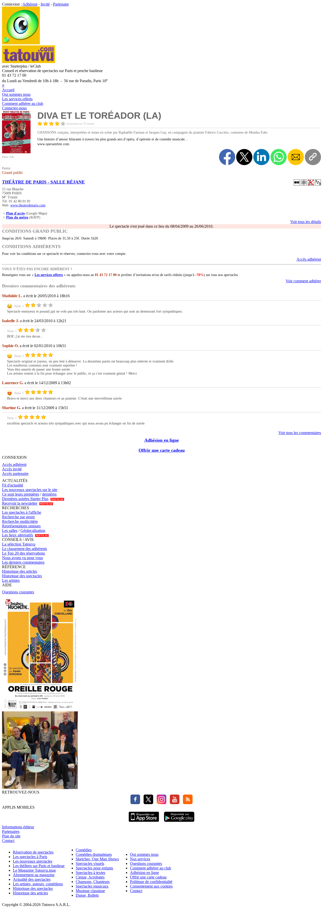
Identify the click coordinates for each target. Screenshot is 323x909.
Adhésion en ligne (161, 440)
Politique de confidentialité (151, 882)
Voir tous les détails (305, 222)
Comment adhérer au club (22, 103)
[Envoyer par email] (296, 157)
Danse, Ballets (87, 895)
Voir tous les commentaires (299, 433)
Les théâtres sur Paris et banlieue (39, 866)
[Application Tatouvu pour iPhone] (144, 822)
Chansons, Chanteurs (93, 882)
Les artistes (11, 580)
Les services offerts (17, 99)
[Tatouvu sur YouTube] (173, 803)
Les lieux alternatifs (17, 535)
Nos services (140, 859)
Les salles (9, 530)
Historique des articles (19, 571)
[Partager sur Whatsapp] (279, 157)
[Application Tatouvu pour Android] (179, 822)
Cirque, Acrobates (90, 877)
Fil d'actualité (12, 485)
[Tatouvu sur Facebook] (135, 803)
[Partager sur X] (244, 157)
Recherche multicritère (20, 521)
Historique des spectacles (22, 576)
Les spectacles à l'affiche (21, 512)
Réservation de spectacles (33, 852)
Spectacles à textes (90, 872)
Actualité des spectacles (31, 879)
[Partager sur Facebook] (227, 157)
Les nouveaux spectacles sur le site (29, 490)
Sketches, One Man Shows (97, 859)
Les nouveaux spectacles (32, 861)
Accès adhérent (309, 259)
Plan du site (11, 836)
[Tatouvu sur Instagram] (160, 803)
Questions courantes (18, 592)
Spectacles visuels (90, 863)
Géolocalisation (32, 530)
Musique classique (90, 891)
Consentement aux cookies (151, 886)
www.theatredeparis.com (27, 205)
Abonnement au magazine (34, 875)
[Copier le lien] (313, 157)
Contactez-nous (14, 108)
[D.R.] (16, 152)
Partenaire (61, 4)
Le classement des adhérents (24, 549)
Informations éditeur (18, 827)
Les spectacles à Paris (30, 857)
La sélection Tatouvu (18, 544)
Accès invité (12, 469)
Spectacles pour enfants (94, 868)
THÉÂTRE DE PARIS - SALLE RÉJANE (43, 182)
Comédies (84, 850)
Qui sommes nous (16, 94)
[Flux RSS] (186, 803)
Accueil (8, 90)
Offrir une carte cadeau (162, 450)
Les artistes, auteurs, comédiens (38, 884)
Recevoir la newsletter (19, 503)
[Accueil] (21, 43)
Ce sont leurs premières (20, 494)
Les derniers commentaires (23, 562)
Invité (45, 4)
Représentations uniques (21, 526)
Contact (8, 840)
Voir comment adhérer (303, 281)
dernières (49, 494)
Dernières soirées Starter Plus (25, 499)
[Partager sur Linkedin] (261, 157)
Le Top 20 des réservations (23, 553)
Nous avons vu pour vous (22, 558)
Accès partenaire (15, 473)
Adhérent (29, 4)
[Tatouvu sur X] (147, 803)
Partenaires (10, 831)
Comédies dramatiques (94, 854)
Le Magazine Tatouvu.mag (34, 870)
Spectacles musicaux (92, 886)
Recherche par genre (18, 517)
